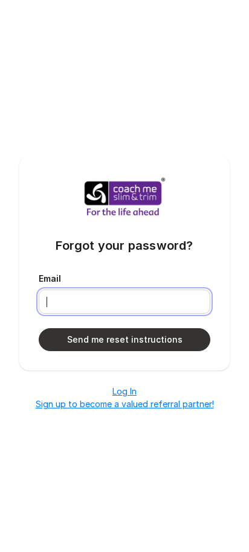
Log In (124, 391)
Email (50, 278)
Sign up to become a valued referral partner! (125, 404)
